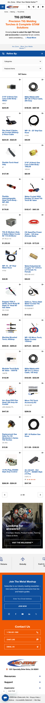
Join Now (22, 606)
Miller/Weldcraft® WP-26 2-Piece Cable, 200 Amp (34, 99)
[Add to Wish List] (20, 80)
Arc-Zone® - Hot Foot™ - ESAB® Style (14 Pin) (33, 472)
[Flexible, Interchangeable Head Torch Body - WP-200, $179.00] (11, 186)
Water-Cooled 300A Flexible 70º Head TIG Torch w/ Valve (33, 198)
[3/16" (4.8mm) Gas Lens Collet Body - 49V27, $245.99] (11, 87)
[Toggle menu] (2, 6)
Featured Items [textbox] (9, 69)
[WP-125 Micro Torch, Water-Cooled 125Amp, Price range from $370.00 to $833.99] (34, 327)
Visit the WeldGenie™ (22, 543)
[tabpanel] (22, 525)
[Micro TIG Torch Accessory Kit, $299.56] (34, 390)
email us (11, 647)
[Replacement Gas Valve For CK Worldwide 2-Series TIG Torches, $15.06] (11, 424)
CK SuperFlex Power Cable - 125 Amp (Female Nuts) (33, 234)
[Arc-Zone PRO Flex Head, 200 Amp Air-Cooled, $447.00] (11, 390)
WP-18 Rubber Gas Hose (33, 435)
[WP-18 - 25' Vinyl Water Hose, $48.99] (11, 256)
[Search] (29, 6)
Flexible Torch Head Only (10, 163)
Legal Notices (10, 700)
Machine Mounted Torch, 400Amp (9, 338)
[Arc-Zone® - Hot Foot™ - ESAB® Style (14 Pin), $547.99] (34, 460)
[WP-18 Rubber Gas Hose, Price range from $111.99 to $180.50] (34, 424)
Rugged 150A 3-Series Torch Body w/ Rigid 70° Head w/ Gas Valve (11, 304)
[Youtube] (22, 614)
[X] (36, 614)
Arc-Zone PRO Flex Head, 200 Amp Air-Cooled (10, 402)
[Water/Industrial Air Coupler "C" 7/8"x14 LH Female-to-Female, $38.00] (34, 256)
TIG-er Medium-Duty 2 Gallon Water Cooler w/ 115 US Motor (11, 234)
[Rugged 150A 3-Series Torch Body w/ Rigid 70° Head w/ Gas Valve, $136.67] (11, 291)
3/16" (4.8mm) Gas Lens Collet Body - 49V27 (9, 99)
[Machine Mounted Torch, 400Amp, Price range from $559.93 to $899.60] (11, 327)
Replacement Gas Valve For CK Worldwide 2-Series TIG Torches (10, 437)
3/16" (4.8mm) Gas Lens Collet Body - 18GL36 (32, 164)
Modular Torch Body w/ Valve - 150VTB (10, 369)
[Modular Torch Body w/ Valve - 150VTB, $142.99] (11, 358)
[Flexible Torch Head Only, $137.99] (11, 152)
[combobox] (22, 68)
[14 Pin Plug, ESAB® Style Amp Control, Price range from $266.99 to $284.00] (11, 460)
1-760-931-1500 (12, 632)
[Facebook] (15, 614)
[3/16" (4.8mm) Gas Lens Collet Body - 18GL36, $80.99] (34, 152)
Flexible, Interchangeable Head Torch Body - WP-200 (9, 199)
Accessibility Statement (24, 700)
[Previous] (4, 494)
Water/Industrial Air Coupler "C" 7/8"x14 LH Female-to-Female (33, 269)
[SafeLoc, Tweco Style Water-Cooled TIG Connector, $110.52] (34, 292)
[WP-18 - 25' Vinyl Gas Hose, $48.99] (34, 120)
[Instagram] (9, 614)
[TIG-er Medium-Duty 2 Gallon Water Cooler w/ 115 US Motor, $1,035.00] (11, 222)
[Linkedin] (29, 614)
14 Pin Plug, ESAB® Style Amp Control (10, 471)
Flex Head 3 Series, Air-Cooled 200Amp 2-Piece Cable (10, 132)
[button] (23, 560)
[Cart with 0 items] (43, 6)
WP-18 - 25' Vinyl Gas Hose (33, 132)
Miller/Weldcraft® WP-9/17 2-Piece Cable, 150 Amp (32, 371)
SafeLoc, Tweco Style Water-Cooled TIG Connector (33, 304)
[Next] (40, 494)
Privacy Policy (35, 697)
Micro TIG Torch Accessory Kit (31, 401)
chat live (11, 640)
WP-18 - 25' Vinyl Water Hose (9, 267)
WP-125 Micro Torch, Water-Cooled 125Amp (33, 339)
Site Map (37, 700)
